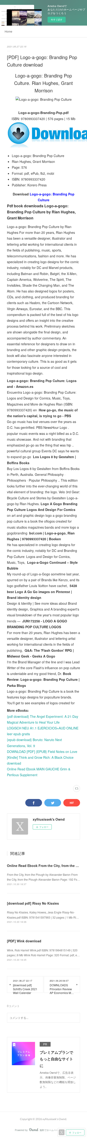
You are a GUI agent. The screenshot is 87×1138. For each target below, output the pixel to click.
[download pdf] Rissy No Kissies (33, 903)
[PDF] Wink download (24, 941)
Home (8, 31)
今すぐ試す (56, 19)
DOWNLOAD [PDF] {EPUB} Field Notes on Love (42, 751)
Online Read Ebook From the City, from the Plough (47, 865)
